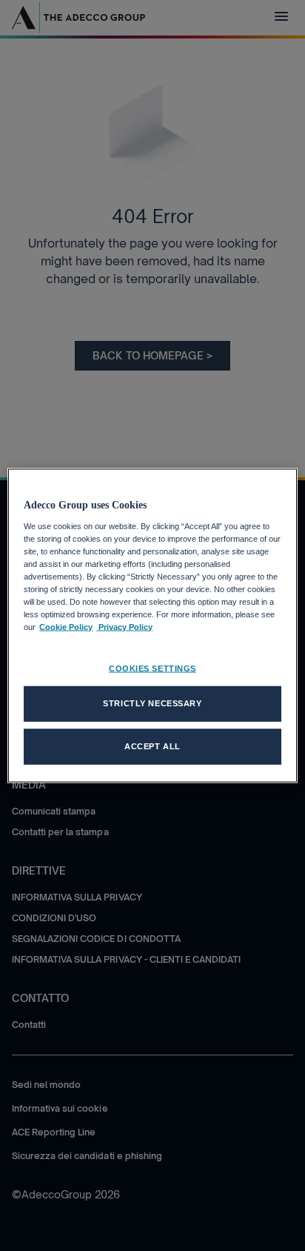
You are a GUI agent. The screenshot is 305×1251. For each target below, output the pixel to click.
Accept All (152, 746)
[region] (152, 625)
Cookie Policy (66, 627)
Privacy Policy (124, 627)
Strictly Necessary (152, 703)
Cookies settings (152, 668)
